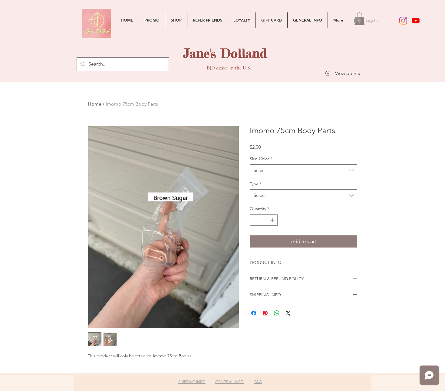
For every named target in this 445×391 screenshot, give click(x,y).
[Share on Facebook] (253, 313)
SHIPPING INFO (192, 381)
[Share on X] (288, 313)
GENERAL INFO (229, 381)
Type (256, 184)
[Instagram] (403, 21)
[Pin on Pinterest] (265, 313)
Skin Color (261, 158)
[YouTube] (416, 21)
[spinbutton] (263, 220)
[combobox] (303, 170)
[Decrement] (254, 220)
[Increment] (273, 220)
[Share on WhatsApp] (276, 313)
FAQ (258, 381)
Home (94, 104)
